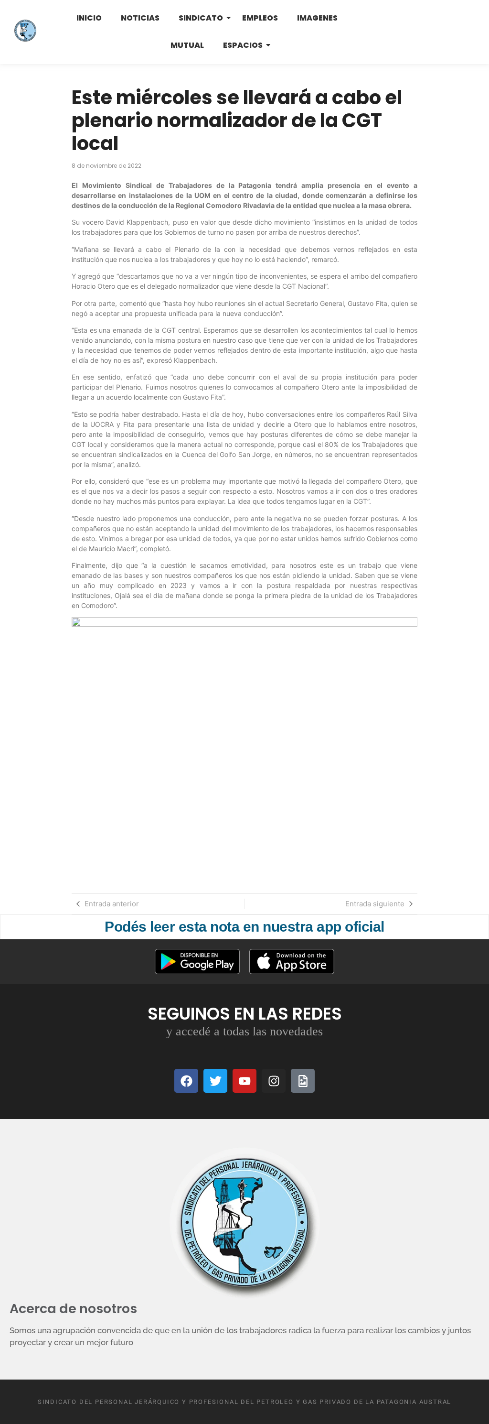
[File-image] (303, 1081)
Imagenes (317, 17)
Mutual (187, 45)
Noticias (140, 17)
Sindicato (201, 17)
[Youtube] (244, 1081)
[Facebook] (186, 1081)
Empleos (260, 17)
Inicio (89, 17)
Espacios (243, 45)
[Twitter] (215, 1081)
